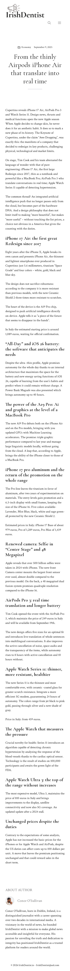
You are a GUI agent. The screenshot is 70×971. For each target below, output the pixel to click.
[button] (49, 23)
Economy (26, 47)
